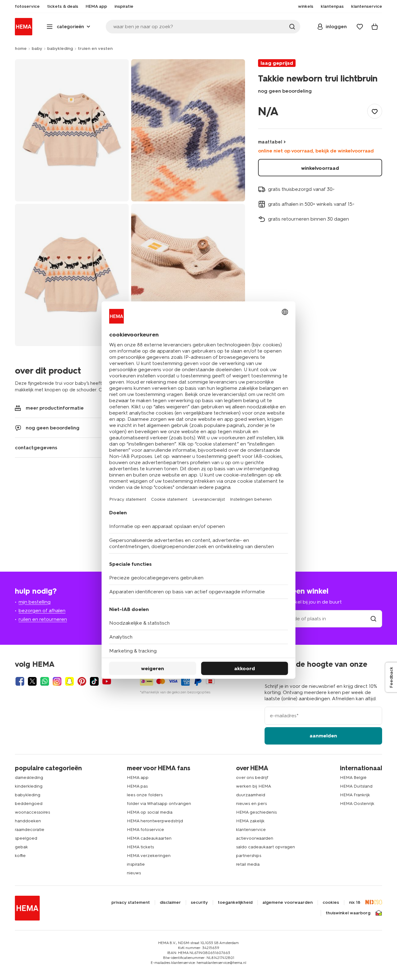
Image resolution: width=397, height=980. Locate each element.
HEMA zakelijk (250, 821)
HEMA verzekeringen (149, 855)
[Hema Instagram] (57, 681)
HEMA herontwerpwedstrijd (155, 821)
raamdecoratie (29, 829)
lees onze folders (145, 795)
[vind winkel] (373, 618)
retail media (248, 864)
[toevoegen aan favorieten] (374, 111)
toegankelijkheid (235, 902)
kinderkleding (28, 786)
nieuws (134, 873)
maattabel (270, 142)
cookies (331, 902)
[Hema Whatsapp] (44, 681)
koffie (20, 855)
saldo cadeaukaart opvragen (265, 847)
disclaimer (170, 902)
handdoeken (28, 821)
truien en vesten (95, 48)
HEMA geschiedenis (256, 812)
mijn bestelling (35, 602)
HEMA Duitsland (356, 786)
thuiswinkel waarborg (348, 913)
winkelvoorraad (320, 168)
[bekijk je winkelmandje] (374, 26)
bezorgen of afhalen (42, 610)
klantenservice (251, 829)
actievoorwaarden (254, 838)
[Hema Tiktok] (94, 681)
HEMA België (353, 777)
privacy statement (130, 902)
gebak (21, 847)
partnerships (248, 855)
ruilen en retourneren (43, 619)
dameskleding (29, 777)
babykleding (60, 48)
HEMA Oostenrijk (357, 803)
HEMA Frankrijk (355, 795)
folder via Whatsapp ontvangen (159, 803)
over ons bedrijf (252, 777)
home (21, 48)
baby (37, 48)
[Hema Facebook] (20, 681)
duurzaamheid (250, 795)
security (199, 902)
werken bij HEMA (253, 786)
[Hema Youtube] (106, 681)
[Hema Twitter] (32, 681)
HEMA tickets (140, 847)
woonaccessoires (32, 812)
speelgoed (26, 838)
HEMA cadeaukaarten (149, 838)
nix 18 (354, 902)
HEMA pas (137, 786)
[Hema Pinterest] (82, 681)
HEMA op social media (149, 812)
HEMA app (138, 777)
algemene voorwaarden (287, 902)
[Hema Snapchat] (69, 681)
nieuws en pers (251, 803)
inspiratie (136, 864)
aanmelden (323, 736)
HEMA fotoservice (145, 829)
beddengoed (28, 803)
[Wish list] (359, 26)
